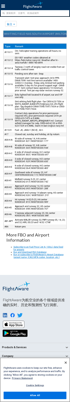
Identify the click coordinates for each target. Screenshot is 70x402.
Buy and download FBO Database (29, 252)
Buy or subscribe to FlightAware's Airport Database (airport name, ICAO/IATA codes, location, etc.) (38, 255)
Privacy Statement (22, 378)
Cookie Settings (35, 385)
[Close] (66, 363)
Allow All (35, 395)
